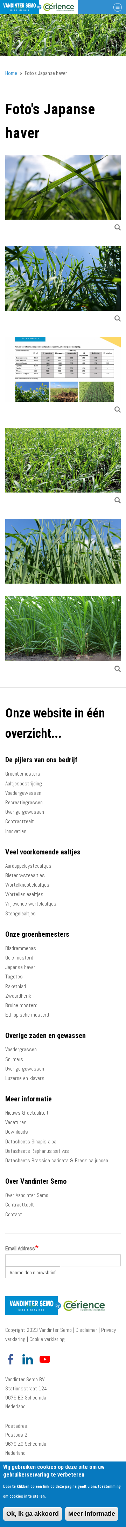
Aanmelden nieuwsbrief (33, 1272)
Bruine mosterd (21, 1005)
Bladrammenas (20, 948)
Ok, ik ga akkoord (32, 1513)
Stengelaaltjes (20, 913)
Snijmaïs (14, 1059)
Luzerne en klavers (24, 1078)
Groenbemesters (22, 773)
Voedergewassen (23, 793)
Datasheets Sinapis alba (30, 1141)
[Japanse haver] (63, 635)
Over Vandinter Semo (26, 1195)
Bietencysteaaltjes (25, 875)
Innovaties (16, 831)
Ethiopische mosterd (27, 1014)
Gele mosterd (19, 957)
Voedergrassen (21, 1049)
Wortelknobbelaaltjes (27, 884)
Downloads (16, 1131)
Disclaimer (86, 1330)
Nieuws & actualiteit (27, 1112)
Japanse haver (20, 967)
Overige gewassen (24, 812)
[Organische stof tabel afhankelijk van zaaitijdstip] (63, 376)
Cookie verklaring (47, 1339)
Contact (13, 1214)
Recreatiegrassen (24, 802)
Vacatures (16, 1122)
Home (11, 73)
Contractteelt (19, 821)
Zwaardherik (18, 995)
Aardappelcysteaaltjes (28, 865)
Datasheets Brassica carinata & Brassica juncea (56, 1160)
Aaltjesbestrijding (23, 783)
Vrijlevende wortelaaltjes (30, 903)
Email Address (20, 1248)
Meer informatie (91, 1513)
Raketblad (15, 986)
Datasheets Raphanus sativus (37, 1151)
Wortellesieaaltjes (24, 894)
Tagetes (14, 976)
